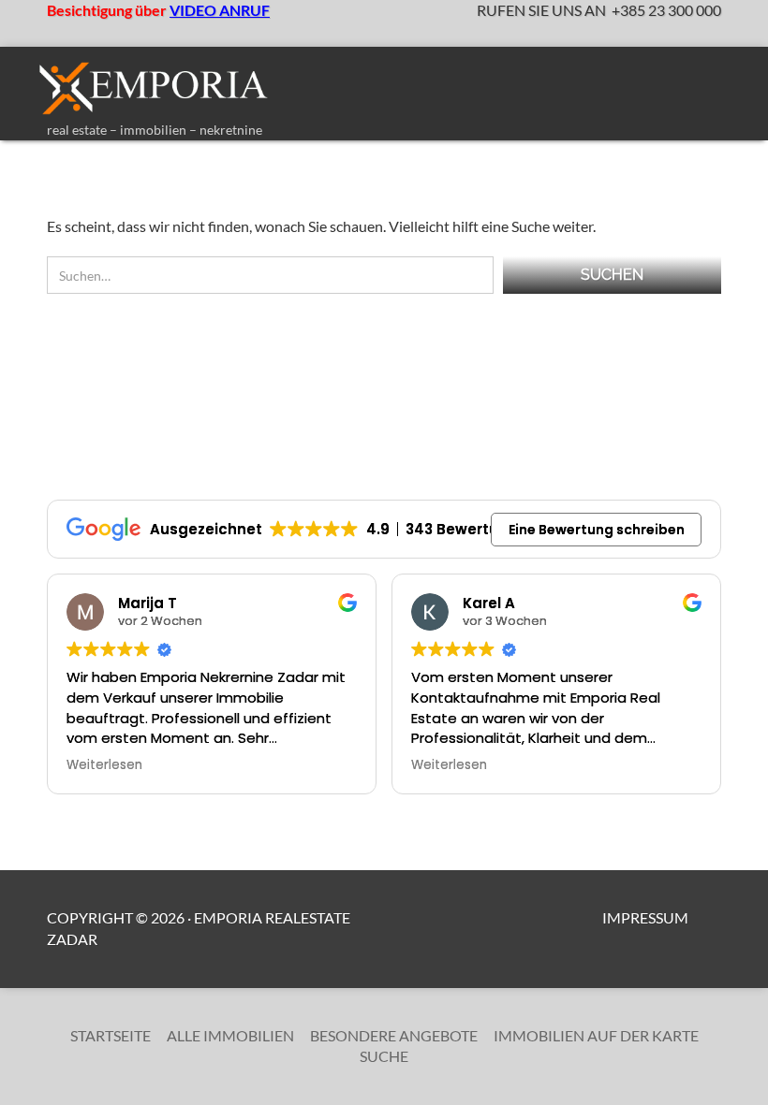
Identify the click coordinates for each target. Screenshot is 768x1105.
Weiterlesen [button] (104, 765)
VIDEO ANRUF (220, 10)
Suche (384, 1056)
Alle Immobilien (230, 1035)
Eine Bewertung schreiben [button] (597, 529)
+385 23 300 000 (666, 10)
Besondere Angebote (394, 1035)
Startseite (110, 1035)
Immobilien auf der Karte (596, 1035)
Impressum (645, 917)
